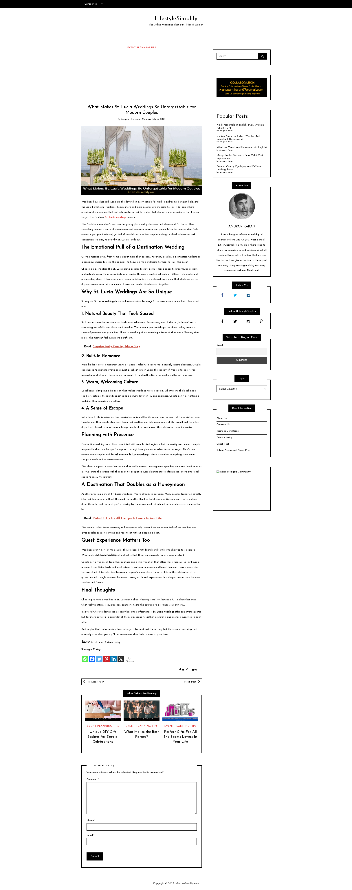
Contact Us (223, 424)
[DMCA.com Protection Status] (242, 490)
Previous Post (95, 682)
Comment (93, 779)
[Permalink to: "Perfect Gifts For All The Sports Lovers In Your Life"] (180, 710)
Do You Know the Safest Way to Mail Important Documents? (238, 138)
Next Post (190, 682)
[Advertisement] (141, 77)
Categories (91, 4)
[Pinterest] (106, 657)
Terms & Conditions (228, 431)
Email (90, 835)
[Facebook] (92, 657)
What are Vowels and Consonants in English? (242, 147)
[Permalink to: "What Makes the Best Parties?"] (142, 710)
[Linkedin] (113, 657)
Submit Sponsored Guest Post (233, 450)
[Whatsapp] (85, 657)
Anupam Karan (129, 119)
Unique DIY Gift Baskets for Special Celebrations (102, 737)
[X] (121, 657)
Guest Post (223, 444)
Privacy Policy (224, 437)
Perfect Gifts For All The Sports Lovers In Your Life (180, 737)
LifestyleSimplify (176, 19)
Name (91, 820)
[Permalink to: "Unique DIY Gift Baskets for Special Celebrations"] (103, 710)
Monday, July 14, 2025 (154, 119)
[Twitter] (99, 657)
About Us (222, 418)
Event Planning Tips (141, 48)
